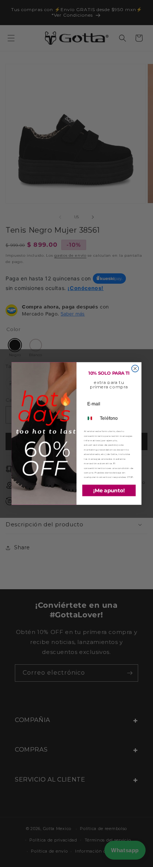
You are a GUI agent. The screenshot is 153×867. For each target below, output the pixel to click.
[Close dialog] (135, 368)
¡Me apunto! (109, 490)
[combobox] (90, 418)
